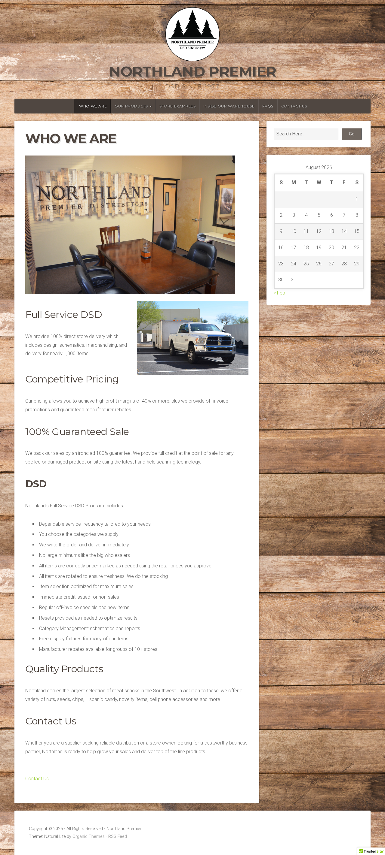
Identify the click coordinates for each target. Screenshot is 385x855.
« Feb (279, 293)
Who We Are (93, 106)
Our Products (131, 106)
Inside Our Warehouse (228, 106)
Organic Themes (88, 836)
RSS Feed (117, 836)
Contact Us (294, 106)
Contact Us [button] (37, 778)
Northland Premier (192, 71)
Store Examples (177, 106)
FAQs (267, 106)
